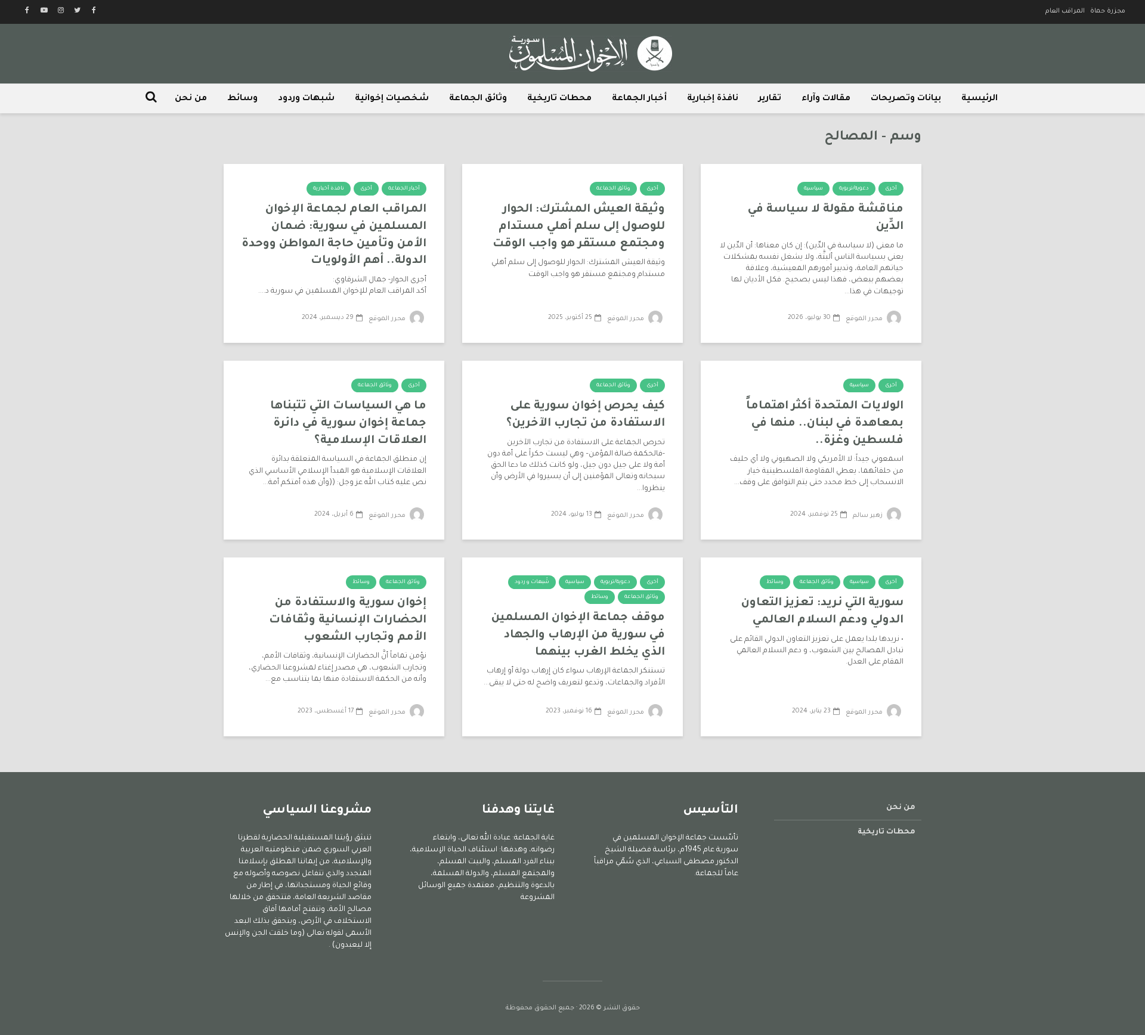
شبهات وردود (306, 99)
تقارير (770, 99)
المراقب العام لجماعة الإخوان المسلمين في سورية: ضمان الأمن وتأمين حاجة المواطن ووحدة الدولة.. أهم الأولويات (334, 235)
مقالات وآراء (826, 99)
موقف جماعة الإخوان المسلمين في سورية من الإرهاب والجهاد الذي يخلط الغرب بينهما (578, 635)
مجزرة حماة (1107, 11)
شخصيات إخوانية (392, 99)
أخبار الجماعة (639, 99)
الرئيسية (979, 99)
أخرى (891, 189)
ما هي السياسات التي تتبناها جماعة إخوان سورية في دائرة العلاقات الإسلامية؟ (348, 423)
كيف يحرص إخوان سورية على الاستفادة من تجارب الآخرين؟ (585, 415)
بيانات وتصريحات (906, 99)
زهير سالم (868, 515)
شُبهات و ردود (532, 582)
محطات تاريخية (559, 99)
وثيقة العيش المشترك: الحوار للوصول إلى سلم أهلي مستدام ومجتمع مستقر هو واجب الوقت (579, 226)
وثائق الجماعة (478, 99)
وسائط (242, 99)
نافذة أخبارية (328, 189)
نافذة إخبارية (712, 99)
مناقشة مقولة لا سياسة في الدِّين (825, 218)
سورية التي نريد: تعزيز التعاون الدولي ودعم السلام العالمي (822, 612)
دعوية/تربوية (854, 189)
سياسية (813, 189)
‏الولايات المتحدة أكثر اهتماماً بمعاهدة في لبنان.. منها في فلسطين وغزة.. (824, 423)
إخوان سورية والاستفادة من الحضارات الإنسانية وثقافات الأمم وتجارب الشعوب (347, 620)
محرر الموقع (865, 319)
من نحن (191, 99)
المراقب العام (1065, 11)
